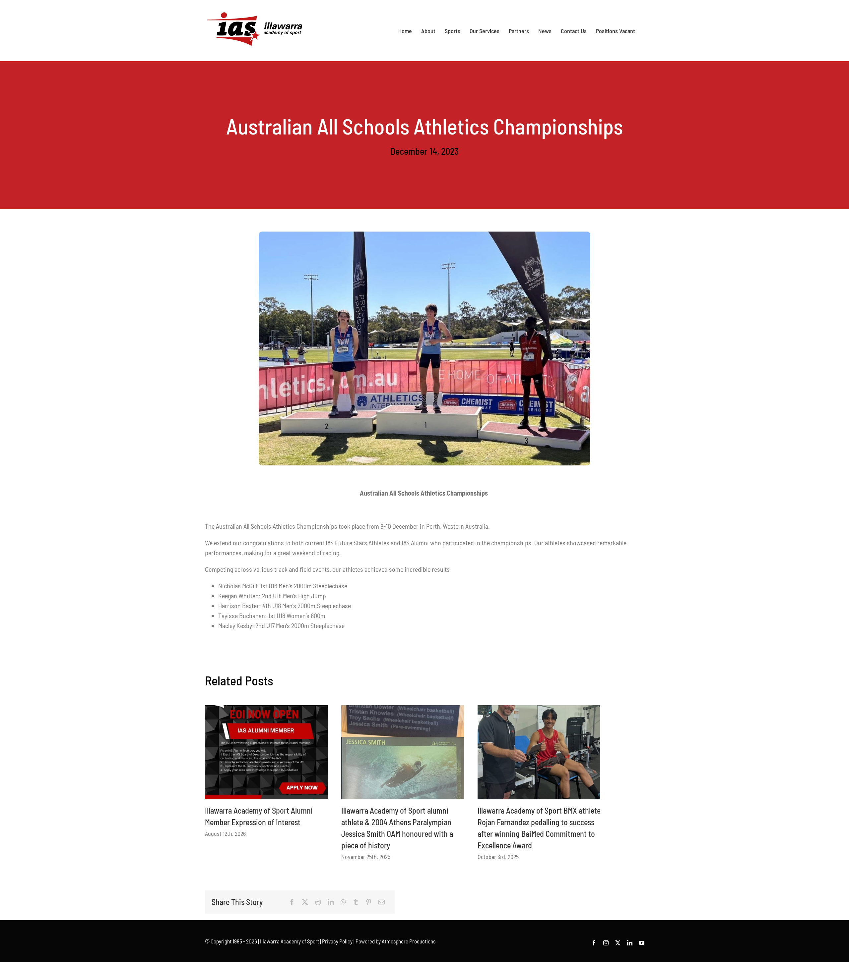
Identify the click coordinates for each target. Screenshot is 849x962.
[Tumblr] (355, 902)
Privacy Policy (337, 941)
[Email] (381, 902)
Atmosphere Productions (408, 941)
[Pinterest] (368, 902)
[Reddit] (317, 902)
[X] (304, 902)
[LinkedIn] (330, 902)
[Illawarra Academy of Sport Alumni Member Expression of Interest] (266, 752)
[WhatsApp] (343, 902)
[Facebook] (292, 902)
